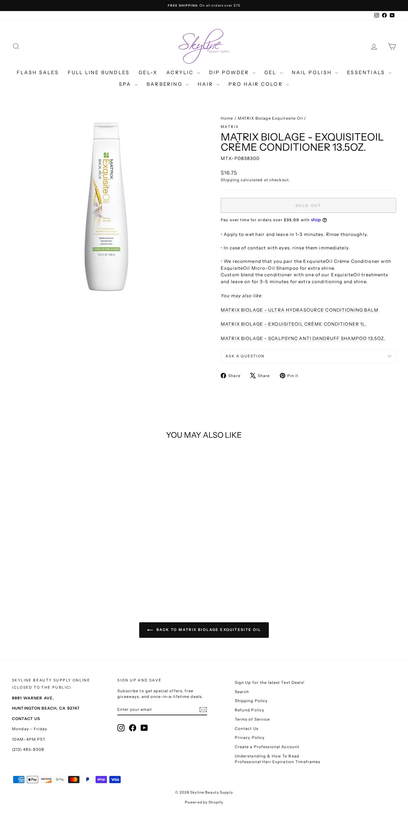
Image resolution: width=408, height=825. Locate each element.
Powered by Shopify (204, 802)
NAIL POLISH (313, 72)
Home (227, 118)
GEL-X (148, 72)
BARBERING (165, 84)
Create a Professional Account (267, 746)
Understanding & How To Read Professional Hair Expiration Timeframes (277, 759)
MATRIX (230, 126)
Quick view (57, 538)
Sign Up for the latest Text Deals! (270, 682)
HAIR (206, 84)
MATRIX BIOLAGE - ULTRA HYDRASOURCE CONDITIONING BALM (300, 310)
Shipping (230, 180)
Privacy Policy (250, 737)
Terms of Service (252, 719)
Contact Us (246, 728)
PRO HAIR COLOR (256, 84)
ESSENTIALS (367, 72)
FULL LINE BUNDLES (99, 72)
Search (242, 691)
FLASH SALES (38, 72)
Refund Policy (250, 709)
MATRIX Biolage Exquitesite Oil (270, 118)
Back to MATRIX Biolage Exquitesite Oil (208, 629)
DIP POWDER (230, 72)
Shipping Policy (251, 700)
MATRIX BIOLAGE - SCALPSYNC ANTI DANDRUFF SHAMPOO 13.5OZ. (303, 338)
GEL (271, 72)
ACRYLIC (181, 72)
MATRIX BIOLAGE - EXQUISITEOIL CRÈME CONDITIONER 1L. (294, 324)
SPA (126, 84)
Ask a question (245, 356)
